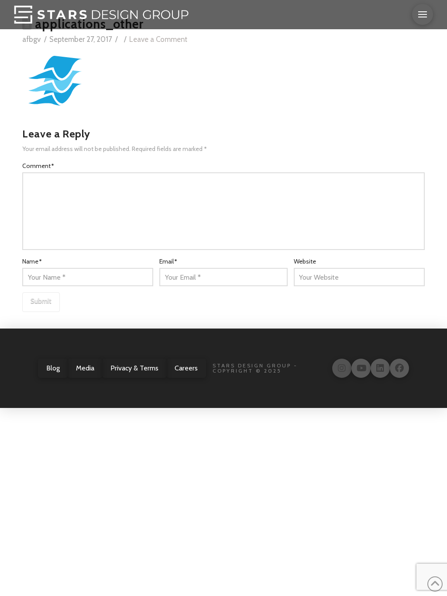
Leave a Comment (158, 39)
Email (168, 261)
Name (32, 261)
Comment (38, 166)
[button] (422, 14)
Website (305, 261)
